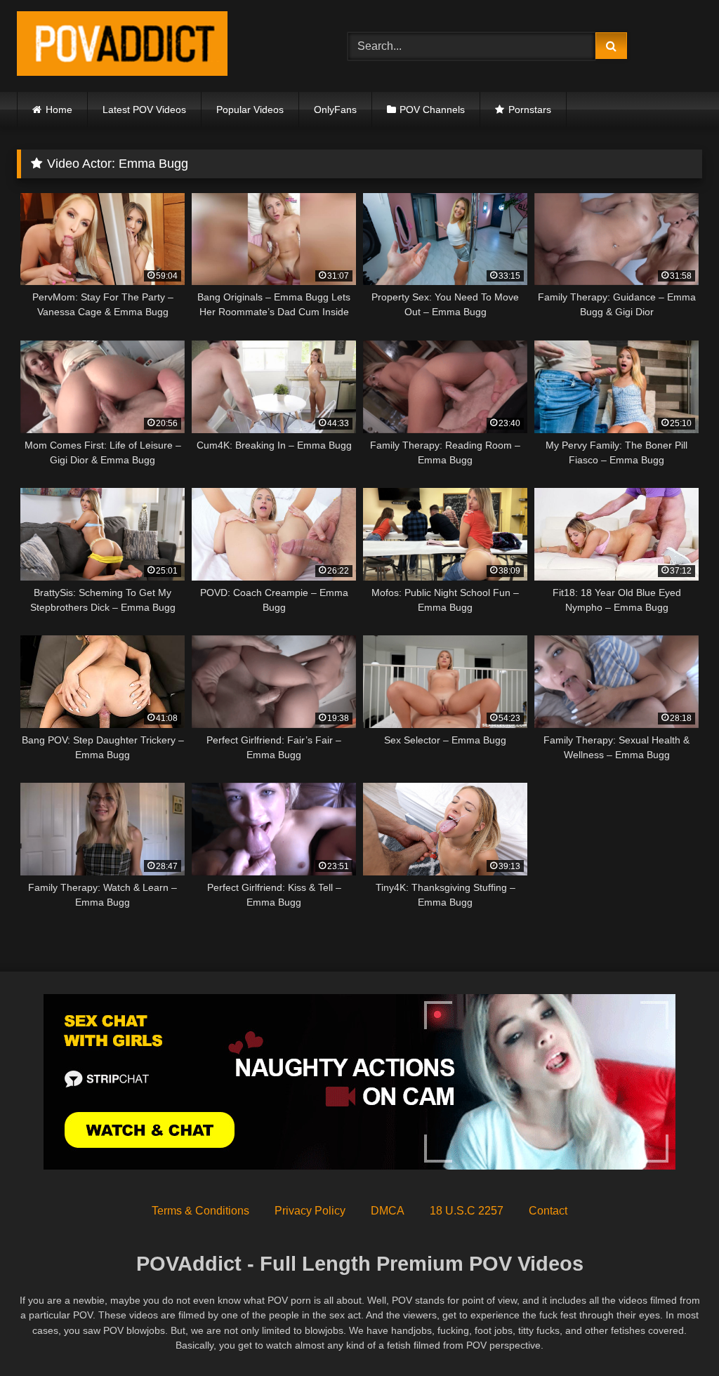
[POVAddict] (160, 46)
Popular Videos (250, 109)
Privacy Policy (310, 1211)
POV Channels (432, 109)
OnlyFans (335, 109)
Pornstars (529, 109)
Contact (548, 1211)
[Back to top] (675, 1334)
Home (59, 109)
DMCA (387, 1211)
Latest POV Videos (144, 109)
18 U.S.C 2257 (466, 1211)
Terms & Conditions (200, 1211)
